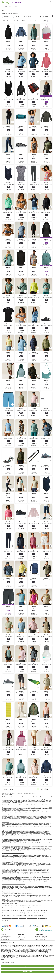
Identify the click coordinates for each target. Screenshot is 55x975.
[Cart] (12, 37)
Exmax (3, 899)
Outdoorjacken (44, 907)
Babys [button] (45, 20)
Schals (22, 835)
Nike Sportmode (6, 907)
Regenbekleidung (42, 918)
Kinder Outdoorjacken (16, 907)
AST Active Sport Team (7, 905)
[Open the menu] (3, 6)
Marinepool (27, 865)
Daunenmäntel (42, 910)
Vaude (50, 808)
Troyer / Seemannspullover (8, 913)
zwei (39, 833)
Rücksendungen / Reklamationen (42, 938)
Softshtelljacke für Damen (46, 849)
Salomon (36, 910)
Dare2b (21, 865)
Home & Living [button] (38, 20)
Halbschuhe (47, 831)
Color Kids (41, 808)
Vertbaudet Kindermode (42, 913)
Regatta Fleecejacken (32, 918)
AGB (19, 936)
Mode (15, 905)
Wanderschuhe (12, 809)
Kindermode (10, 896)
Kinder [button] (14, 20)
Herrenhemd (14, 873)
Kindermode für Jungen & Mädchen (10, 918)
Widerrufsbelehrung (22, 938)
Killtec (17, 860)
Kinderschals (44, 891)
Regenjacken (11, 811)
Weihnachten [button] (25, 20)
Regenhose (32, 864)
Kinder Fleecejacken (38, 915)
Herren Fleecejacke (15, 883)
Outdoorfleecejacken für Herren (27, 872)
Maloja (34, 913)
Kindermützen (22, 891)
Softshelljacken (5, 822)
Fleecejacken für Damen (35, 821)
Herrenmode (33, 877)
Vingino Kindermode (6, 915)
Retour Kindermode (17, 915)
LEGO (24, 889)
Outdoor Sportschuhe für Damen (23, 843)
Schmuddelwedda (20, 913)
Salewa (22, 860)
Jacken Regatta (22, 918)
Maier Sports (25, 907)
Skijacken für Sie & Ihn (34, 907)
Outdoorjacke (42, 864)
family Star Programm (6, 936)
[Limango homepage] (6, 2)
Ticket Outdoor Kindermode (24, 905)
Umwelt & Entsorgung (40, 939)
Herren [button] (19, 20)
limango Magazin (5, 939)
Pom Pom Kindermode (28, 915)
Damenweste (11, 858)
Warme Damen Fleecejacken (8, 910)
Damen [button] (9, 20)
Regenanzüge (13, 808)
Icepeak (33, 808)
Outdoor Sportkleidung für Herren (8, 843)
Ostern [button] (32, 20)
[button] (8, 16)
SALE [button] (4, 20)
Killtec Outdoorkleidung (37, 905)
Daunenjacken (43, 821)
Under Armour (28, 913)
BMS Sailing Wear (30, 889)
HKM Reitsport (29, 910)
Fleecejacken (12, 889)
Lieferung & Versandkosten (41, 936)
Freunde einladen (5, 938)
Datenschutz (20, 939)
